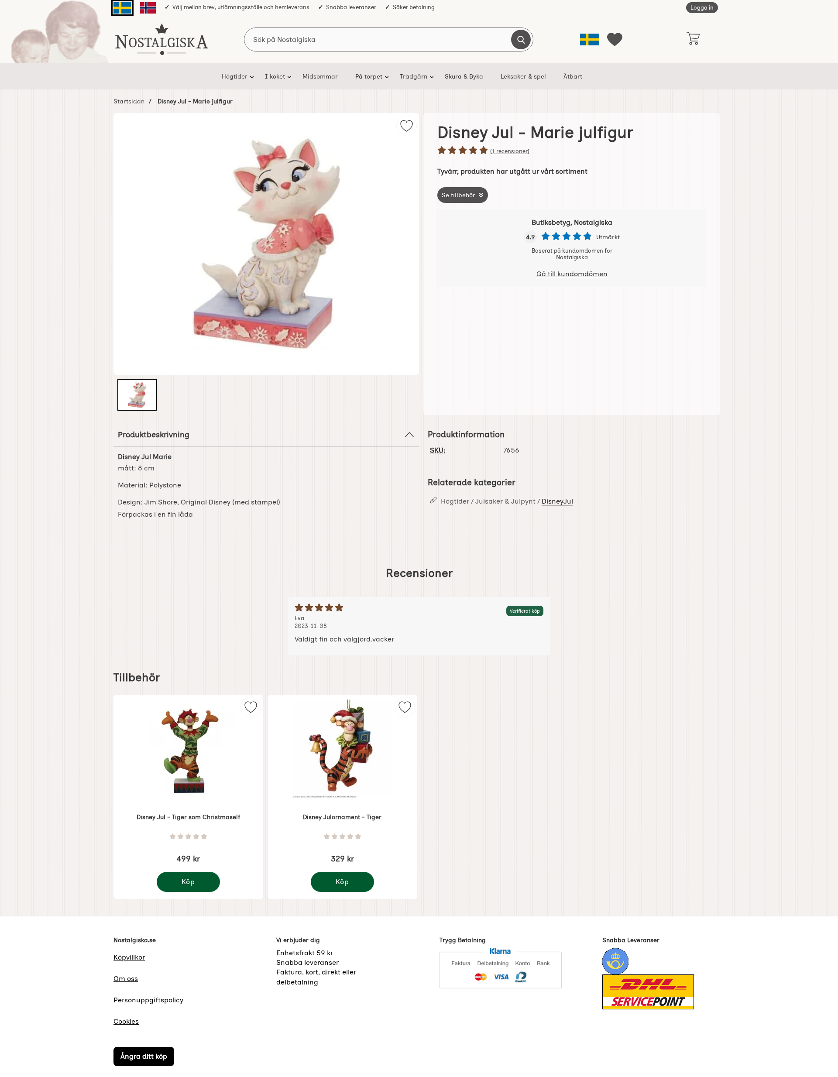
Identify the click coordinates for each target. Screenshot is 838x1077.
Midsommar (320, 76)
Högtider (234, 76)
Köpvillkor (129, 957)
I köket (275, 76)
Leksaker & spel (523, 76)
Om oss (125, 978)
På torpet (368, 76)
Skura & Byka (464, 76)
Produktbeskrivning (153, 434)
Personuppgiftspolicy (148, 1000)
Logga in (702, 7)
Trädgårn (413, 76)
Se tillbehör (458, 195)
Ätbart (572, 76)
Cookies (126, 1021)
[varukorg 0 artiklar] (693, 39)
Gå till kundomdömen (572, 274)
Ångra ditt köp (143, 1057)
